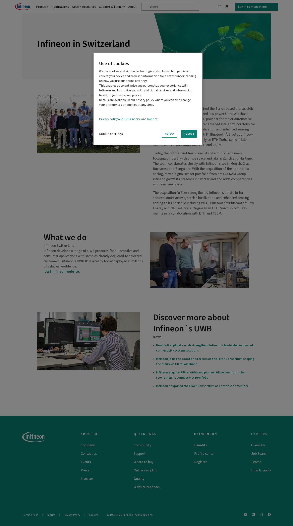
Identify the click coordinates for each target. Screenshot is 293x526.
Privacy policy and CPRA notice (120, 119)
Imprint (152, 119)
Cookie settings (111, 134)
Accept (189, 133)
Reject (170, 133)
